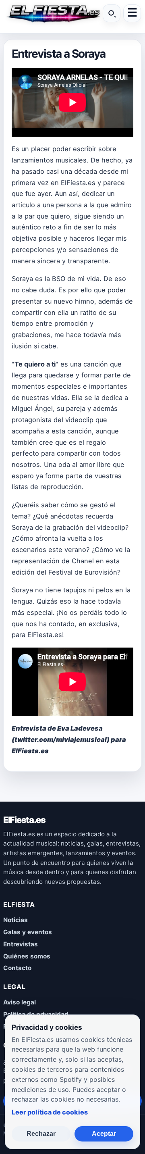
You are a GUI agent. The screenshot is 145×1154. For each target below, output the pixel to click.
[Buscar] (111, 13)
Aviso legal (19, 1002)
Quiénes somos (26, 956)
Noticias (15, 920)
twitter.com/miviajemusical (60, 739)
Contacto (17, 968)
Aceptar (104, 1133)
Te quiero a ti (35, 364)
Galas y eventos (27, 932)
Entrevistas (20, 944)
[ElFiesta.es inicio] (52, 13)
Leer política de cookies (50, 1112)
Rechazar (41, 1133)
